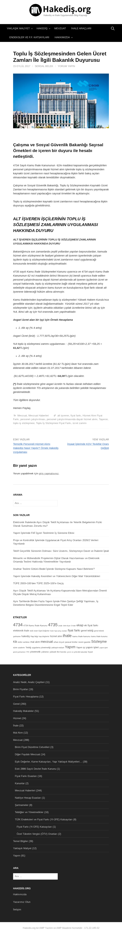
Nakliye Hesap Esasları (28, 797)
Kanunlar (20, 783)
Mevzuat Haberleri (38, 415)
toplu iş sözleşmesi (24, 423)
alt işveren (63, 415)
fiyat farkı (76, 415)
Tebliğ (28, 647)
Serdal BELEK (44, 66)
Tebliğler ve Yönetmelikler (29, 812)
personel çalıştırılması (32, 419)
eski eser (34, 631)
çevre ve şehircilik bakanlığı (77, 652)
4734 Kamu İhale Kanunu (35, 625)
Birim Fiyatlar (20, 689)
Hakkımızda (62, 37)
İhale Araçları (81, 28)
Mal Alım (18, 732)
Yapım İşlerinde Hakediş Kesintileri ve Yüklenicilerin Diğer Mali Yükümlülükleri (56, 576)
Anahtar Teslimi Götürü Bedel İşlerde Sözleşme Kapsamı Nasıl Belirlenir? (54, 569)
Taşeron (103, 419)
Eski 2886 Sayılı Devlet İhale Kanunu (35, 768)
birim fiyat (66, 626)
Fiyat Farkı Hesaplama (25, 696)
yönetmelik (35, 651)
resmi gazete (84, 642)
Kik (15, 641)
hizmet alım (56, 636)
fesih (52, 631)
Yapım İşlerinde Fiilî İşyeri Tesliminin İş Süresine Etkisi (43, 533)
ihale (67, 635)
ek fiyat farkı (91, 625)
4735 (53, 624)
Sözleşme (99, 641)
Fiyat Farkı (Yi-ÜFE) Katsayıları (34, 826)
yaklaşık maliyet (57, 648)
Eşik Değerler (44, 631)
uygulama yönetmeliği (41, 647)
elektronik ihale (21, 630)
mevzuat (47, 641)
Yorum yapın (66, 66)
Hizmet (17, 718)
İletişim (17, 909)
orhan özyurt (59, 642)
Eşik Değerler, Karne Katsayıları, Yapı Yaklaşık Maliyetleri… (48, 761)
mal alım (35, 641)
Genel (16, 703)
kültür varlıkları (24, 642)
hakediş (25, 636)
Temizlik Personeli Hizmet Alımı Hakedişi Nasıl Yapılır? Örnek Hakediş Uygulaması (35, 448)
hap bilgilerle (44, 636)
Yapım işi (80, 647)
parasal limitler (71, 642)
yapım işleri (92, 647)
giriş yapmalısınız (49, 473)
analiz (60, 626)
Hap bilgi (34, 636)
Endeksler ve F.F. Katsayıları (29, 37)
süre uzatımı (19, 647)
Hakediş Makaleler (23, 711)
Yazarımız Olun (21, 902)
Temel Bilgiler (20, 841)
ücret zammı (80, 423)
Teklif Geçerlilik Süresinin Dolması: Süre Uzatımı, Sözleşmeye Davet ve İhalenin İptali (61, 551)
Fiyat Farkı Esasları (26, 776)
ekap (79, 625)
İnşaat (90, 652)
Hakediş (42, 28)
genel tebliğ (87, 630)
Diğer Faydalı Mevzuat (27, 754)
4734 (18, 624)
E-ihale (73, 626)
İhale (15, 725)
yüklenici (45, 652)
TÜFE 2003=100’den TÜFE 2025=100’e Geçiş (38, 583)
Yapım (70, 647)
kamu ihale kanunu (81, 636)
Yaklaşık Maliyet (18, 28)
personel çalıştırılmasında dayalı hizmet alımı (72, 419)
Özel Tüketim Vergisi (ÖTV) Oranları (37, 834)
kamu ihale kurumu (99, 636)
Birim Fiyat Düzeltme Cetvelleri (32, 747)
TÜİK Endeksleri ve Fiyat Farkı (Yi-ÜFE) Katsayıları (43, 819)
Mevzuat (60, 28)
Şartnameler (21, 805)
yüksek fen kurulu (58, 652)
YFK (27, 652)
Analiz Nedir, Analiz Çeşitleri (29, 682)
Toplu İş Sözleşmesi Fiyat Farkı (53, 423)
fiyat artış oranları (60, 631)
